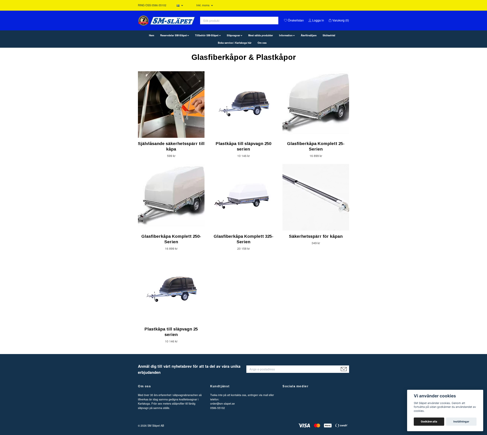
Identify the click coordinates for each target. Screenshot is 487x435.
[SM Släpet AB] (204, 27)
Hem (151, 54)
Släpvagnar (233, 54)
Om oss (262, 62)
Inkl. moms (203, 5)
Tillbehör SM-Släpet (206, 54)
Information (286, 54)
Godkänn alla (429, 421)
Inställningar (461, 421)
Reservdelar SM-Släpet (173, 54)
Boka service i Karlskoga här (234, 62)
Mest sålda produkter (260, 54)
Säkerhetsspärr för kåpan (316, 255)
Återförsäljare (309, 54)
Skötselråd (329, 54)
